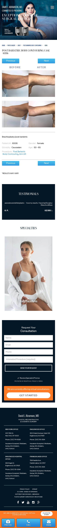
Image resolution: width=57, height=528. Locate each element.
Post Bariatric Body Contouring (32, 45)
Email (48, 525)
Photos (8, 525)
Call (28, 525)
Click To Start (46, 513)
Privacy (34, 381)
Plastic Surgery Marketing (23, 497)
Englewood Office (37, 429)
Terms (40, 381)
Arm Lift (22, 154)
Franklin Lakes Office (38, 456)
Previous (10, 61)
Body (19, 45)
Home (3, 45)
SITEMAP (34, 489)
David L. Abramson (12, 7)
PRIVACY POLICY (25, 489)
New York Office (11, 429)
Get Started (28, 395)
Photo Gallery (11, 45)
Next (46, 61)
